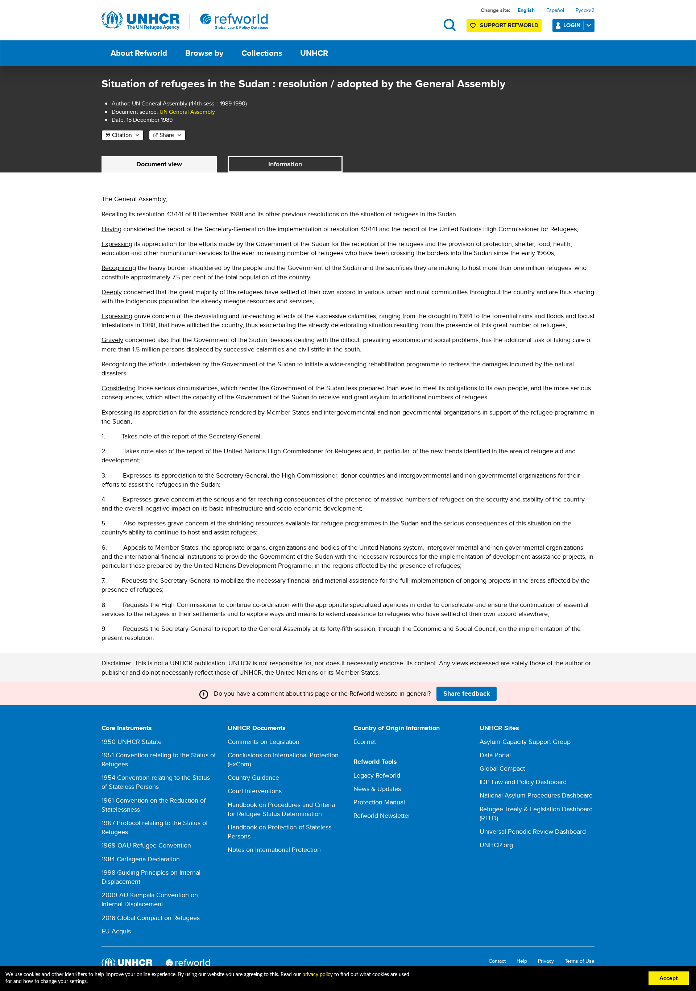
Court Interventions (255, 790)
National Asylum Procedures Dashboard (536, 795)
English (526, 10)
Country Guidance (253, 777)
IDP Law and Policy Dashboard (523, 781)
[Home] (185, 20)
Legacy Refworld (376, 775)
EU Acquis (116, 931)
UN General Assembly (187, 112)
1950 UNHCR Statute (132, 741)
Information (285, 164)
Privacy (546, 961)
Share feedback (466, 693)
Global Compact (502, 768)
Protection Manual (379, 802)
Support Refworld (509, 25)
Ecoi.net (364, 741)
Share (167, 135)
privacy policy (317, 974)
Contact (497, 961)
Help (522, 961)
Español (555, 10)
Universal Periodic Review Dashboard (533, 831)
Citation (122, 135)
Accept (668, 978)
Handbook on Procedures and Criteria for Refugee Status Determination (281, 809)
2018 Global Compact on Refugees (151, 917)
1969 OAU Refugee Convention (146, 845)
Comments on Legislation (263, 741)
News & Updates (377, 788)
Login (572, 25)
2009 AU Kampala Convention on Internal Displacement (150, 899)
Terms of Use (579, 961)
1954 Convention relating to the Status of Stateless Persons (156, 782)
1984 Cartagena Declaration (141, 858)
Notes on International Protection (274, 849)
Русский (585, 10)
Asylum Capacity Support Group (525, 741)
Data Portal (495, 754)
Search (450, 25)
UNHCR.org (496, 844)
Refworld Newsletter (381, 815)
